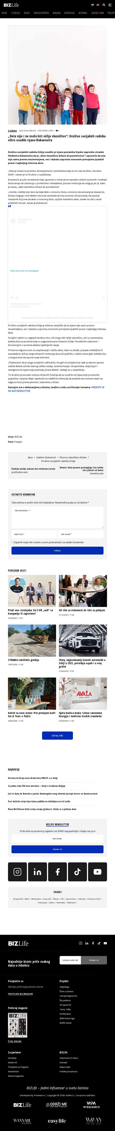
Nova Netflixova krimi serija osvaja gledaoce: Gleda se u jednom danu (42, 809)
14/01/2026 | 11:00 (15, 664)
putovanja (42, 902)
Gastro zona (97, 12)
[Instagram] (17, 871)
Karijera (56, 12)
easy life (47, 899)
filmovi (56, 899)
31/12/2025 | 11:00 (66, 615)
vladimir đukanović (46, 457)
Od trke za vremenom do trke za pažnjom (82, 610)
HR (62, 899)
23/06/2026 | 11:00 (66, 721)
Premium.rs (39, 1095)
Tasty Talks (65, 1009)
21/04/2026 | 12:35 (66, 671)
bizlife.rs (70, 1095)
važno (51, 902)
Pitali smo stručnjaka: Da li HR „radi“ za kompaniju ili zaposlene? (30, 611)
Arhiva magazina (16, 1075)
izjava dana (71, 899)
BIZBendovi (65, 1013)
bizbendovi (36, 899)
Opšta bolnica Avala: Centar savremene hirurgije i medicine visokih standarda (80, 714)
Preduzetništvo (41, 12)
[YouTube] (97, 871)
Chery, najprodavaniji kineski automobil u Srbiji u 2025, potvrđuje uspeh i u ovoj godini (82, 663)
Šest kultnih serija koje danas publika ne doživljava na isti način (39, 801)
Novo (4, 12)
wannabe (61, 902)
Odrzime (81, 899)
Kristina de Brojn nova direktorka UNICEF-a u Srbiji (33, 778)
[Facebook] (57, 871)
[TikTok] (77, 871)
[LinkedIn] (37, 871)
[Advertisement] (57, 414)
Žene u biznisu (66, 991)
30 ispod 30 (18, 899)
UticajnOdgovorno (68, 995)
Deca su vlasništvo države (73, 457)
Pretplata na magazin (18, 1066)
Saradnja (12, 1057)
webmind (71, 902)
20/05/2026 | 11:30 (15, 721)
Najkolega (64, 986)
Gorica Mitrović (30, 130)
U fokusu (15, 12)
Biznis (27, 12)
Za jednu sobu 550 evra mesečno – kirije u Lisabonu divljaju (36, 785)
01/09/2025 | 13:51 (15, 618)
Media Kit (12, 1062)
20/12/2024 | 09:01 (46, 130)
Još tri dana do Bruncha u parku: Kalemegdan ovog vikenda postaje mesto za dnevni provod (52, 793)
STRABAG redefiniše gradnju (23, 660)
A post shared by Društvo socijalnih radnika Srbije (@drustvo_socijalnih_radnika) (57, 318)
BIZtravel (83, 12)
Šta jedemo (65, 1000)
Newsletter (13, 1071)
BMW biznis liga (67, 1018)
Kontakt (63, 1062)
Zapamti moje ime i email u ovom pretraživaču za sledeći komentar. (49, 542)
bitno (27, 899)
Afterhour (69, 12)
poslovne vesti (94, 899)
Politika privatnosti (68, 1071)
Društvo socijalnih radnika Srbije (58, 461)
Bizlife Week (65, 1022)
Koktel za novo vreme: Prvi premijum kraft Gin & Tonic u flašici (31, 714)
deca (30, 457)
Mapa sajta (65, 1066)
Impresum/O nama (69, 1057)
